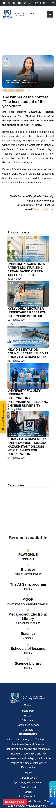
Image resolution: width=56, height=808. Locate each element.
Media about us (19, 500)
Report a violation (15, 801)
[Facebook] (14, 3)
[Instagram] (9, 3)
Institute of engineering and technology (28, 748)
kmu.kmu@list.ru (44, 209)
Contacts (28, 729)
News (14, 491)
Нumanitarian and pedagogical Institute (28, 758)
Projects (14, 505)
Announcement (19, 495)
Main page (28, 710)
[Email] (4, 3)
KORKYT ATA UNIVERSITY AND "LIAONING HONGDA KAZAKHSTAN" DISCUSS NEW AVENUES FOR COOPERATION (26, 446)
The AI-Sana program (28, 584)
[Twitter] (24, 3)
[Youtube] (19, 3)
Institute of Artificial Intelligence (28, 763)
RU (44, 3)
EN (53, 3)
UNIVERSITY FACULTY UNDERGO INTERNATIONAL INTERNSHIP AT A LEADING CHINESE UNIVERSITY (27, 398)
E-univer (28, 570)
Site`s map (28, 720)
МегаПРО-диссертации (3, 415)
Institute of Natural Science (28, 744)
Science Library (28, 663)
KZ (36, 3)
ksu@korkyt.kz (28, 796)
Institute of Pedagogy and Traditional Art (28, 739)
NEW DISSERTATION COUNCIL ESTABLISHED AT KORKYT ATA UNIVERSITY (27, 353)
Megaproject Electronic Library (28, 616)
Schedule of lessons (28, 649)
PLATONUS (28, 554)
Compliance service (28, 725)
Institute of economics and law (28, 753)
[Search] (29, 3)
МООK (28, 599)
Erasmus (28, 634)
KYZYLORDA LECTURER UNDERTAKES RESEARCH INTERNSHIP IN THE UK (26, 312)
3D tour (28, 715)
